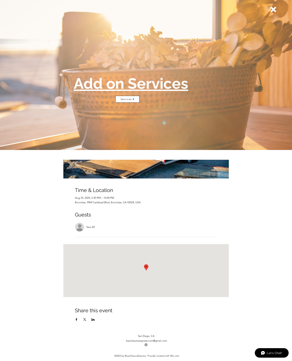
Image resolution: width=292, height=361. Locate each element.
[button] (273, 9)
